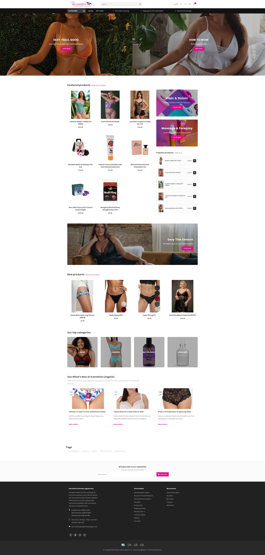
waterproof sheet (120, 451)
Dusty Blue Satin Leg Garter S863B (82, 316)
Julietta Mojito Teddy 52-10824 (80, 122)
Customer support (139, 515)
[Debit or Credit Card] (129, 545)
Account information (173, 493)
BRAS (69, 338)
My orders (170, 496)
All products (170, 505)
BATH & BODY (138, 338)
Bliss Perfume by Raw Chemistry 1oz (140, 165)
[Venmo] (141, 545)
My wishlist (170, 499)
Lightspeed (143, 550)
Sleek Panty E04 (116, 315)
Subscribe (163, 474)
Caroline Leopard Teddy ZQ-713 (140, 122)
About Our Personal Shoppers (143, 496)
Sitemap (136, 518)
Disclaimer (137, 502)
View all (178, 153)
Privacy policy (138, 505)
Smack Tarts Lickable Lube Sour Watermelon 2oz (110, 165)
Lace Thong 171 (149, 315)
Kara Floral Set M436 (110, 121)
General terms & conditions (142, 499)
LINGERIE (103, 338)
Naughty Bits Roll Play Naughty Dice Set (110, 208)
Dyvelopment (158, 550)
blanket (94, 451)
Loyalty (90, 11)
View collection (98, 85)
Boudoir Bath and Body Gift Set (80, 165)
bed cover (85, 451)
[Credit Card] (123, 545)
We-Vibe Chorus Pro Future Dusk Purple (80, 208)
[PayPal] (135, 545)
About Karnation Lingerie (142, 493)
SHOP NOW (66, 48)
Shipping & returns (140, 508)
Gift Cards (99, 11)
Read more (73, 424)
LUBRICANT (170, 338)
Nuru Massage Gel (74, 451)
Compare (169, 502)
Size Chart (137, 521)
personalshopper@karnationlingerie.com (84, 527)
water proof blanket (106, 451)
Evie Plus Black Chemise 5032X (182, 315)
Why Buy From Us (139, 511)
